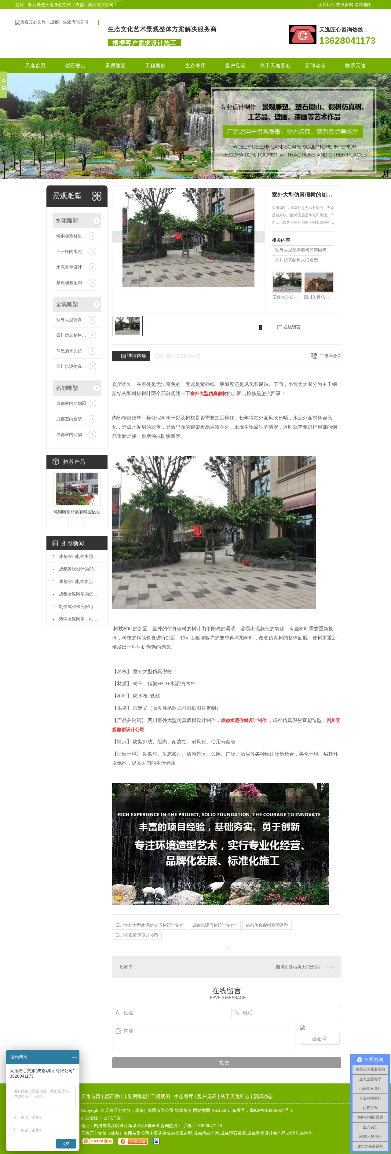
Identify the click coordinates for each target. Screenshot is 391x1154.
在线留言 (291, 326)
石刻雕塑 (67, 388)
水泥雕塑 (67, 221)
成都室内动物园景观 (75, 434)
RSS (215, 1110)
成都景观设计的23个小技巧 (80, 568)
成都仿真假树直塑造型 (267, 925)
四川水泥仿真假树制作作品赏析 (77, 366)
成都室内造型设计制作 (77, 418)
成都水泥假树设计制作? (214, 925)
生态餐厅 (195, 65)
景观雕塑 (115, 65)
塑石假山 (75, 65)
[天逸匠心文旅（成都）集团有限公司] (52, 22)
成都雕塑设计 (260, 1133)
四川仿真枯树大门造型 (77, 335)
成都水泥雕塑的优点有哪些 (80, 594)
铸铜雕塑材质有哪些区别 (77, 235)
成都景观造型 (179, 1133)
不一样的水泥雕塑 (73, 251)
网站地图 (362, 4)
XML (225, 1110)
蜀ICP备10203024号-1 (271, 1110)
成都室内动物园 (71, 403)
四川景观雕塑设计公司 (136, 935)
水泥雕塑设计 (69, 267)
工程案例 (155, 65)
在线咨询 (344, 4)
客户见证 (235, 65)
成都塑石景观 (233, 1133)
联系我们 (326, 4)
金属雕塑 (67, 304)
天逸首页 (35, 65)
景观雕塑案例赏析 (73, 282)
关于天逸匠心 (275, 65)
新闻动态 (315, 65)
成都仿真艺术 (206, 1133)
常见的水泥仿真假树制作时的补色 (77, 350)
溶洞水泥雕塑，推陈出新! (80, 619)
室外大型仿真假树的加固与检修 (77, 319)
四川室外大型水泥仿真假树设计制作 (149, 925)
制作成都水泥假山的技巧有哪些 (80, 606)
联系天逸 (355, 65)
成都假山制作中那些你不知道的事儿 (80, 556)
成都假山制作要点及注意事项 (80, 581)
